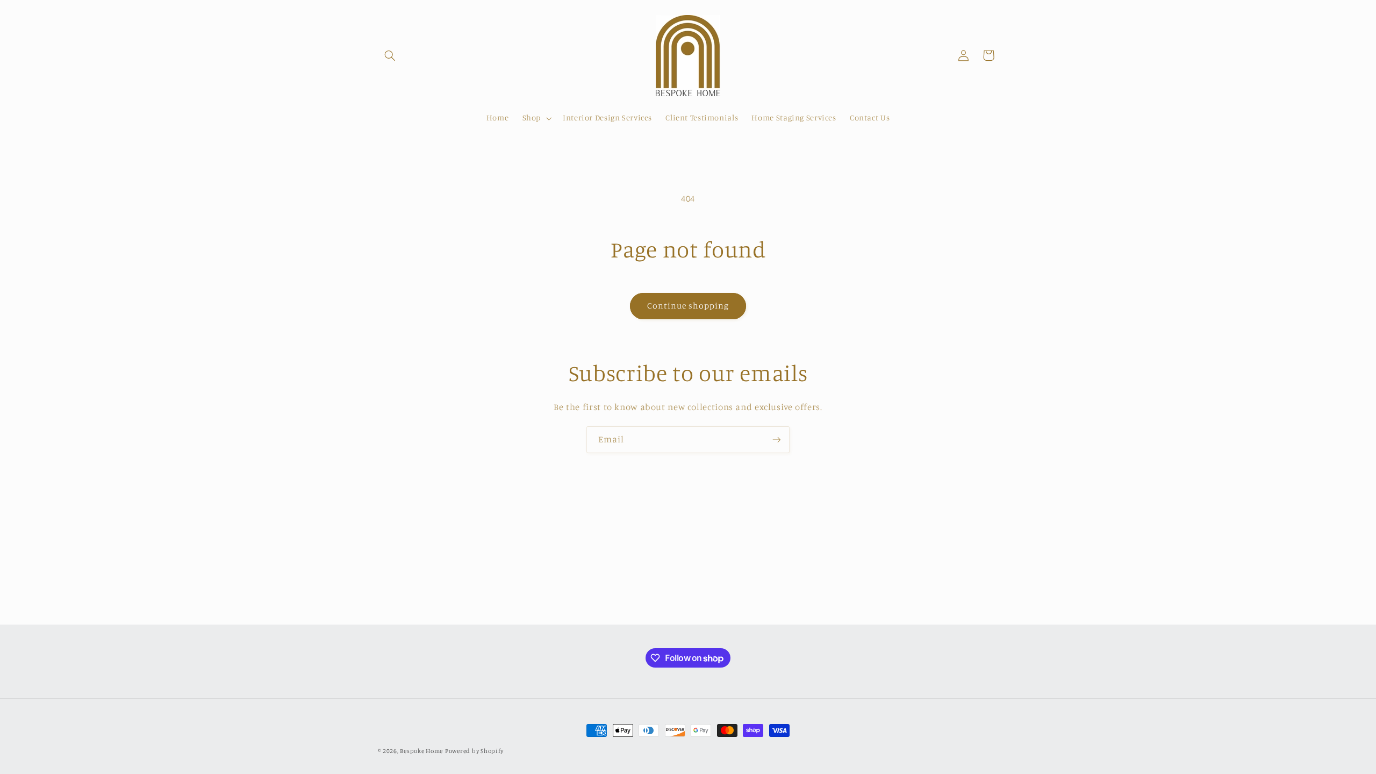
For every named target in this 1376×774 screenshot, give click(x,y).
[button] (390, 55)
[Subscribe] (776, 439)
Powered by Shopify (474, 751)
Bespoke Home (421, 751)
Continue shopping (688, 305)
